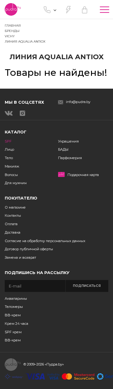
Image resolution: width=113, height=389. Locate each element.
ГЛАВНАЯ (13, 25)
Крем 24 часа (16, 323)
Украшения (68, 141)
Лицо (9, 149)
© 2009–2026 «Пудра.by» (44, 364)
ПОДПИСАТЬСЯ (87, 286)
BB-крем (13, 315)
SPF (8, 141)
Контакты (13, 215)
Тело (9, 158)
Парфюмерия (70, 158)
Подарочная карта (83, 175)
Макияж (12, 166)
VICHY (10, 36)
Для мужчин (16, 183)
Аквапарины (16, 298)
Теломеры (14, 306)
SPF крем (13, 332)
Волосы (11, 175)
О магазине (15, 207)
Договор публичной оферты (29, 249)
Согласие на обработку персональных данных (45, 241)
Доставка (12, 232)
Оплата (11, 224)
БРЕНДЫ (12, 31)
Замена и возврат (20, 257)
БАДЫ (63, 149)
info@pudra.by (78, 102)
